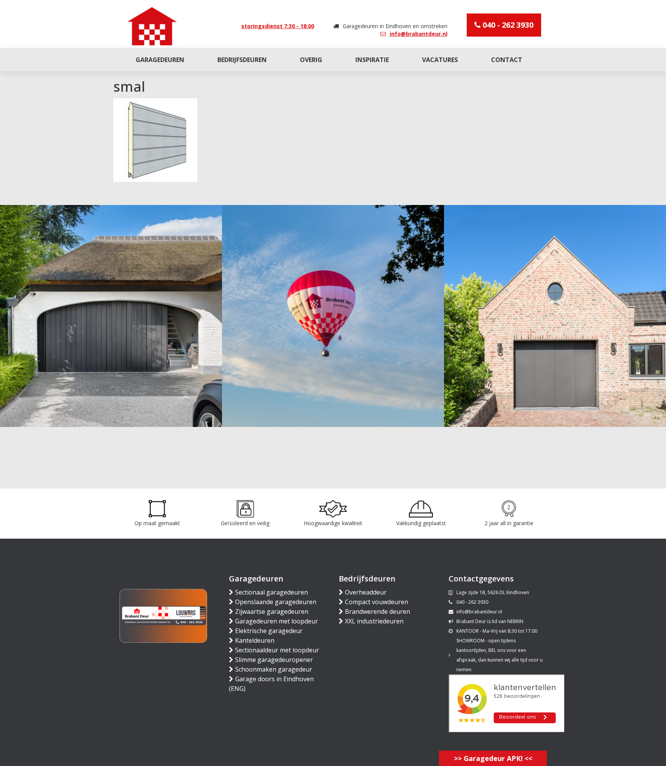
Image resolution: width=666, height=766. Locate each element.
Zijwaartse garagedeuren (271, 611)
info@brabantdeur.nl (418, 33)
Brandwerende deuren (377, 611)
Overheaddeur (366, 592)
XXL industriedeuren (374, 621)
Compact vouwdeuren (376, 602)
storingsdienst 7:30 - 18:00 (277, 26)
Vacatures (440, 59)
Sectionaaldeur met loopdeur (277, 650)
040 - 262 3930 (507, 25)
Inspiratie (372, 59)
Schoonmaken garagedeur (273, 669)
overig (311, 59)
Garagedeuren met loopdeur (276, 621)
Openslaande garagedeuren (275, 602)
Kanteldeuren (254, 640)
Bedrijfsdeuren (242, 59)
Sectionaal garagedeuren (271, 592)
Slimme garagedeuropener (274, 659)
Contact (506, 59)
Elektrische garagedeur (269, 631)
